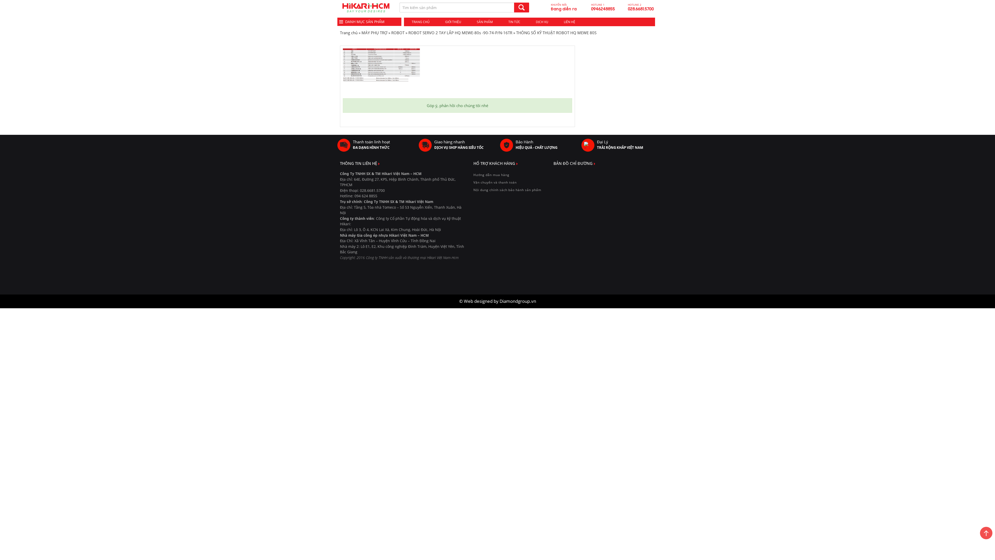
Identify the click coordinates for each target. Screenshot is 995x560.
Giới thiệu (453, 22)
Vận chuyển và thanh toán (495, 182)
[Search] (521, 7)
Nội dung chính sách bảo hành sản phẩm (507, 190)
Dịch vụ (542, 22)
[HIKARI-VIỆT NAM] (366, 8)
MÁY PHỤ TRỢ (374, 32)
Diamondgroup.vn (518, 301)
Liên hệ (569, 22)
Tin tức (514, 22)
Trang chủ (421, 22)
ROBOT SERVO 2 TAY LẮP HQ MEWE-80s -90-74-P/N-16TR (460, 32)
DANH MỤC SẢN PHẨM (365, 21)
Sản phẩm (485, 22)
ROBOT (397, 32)
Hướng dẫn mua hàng (491, 175)
